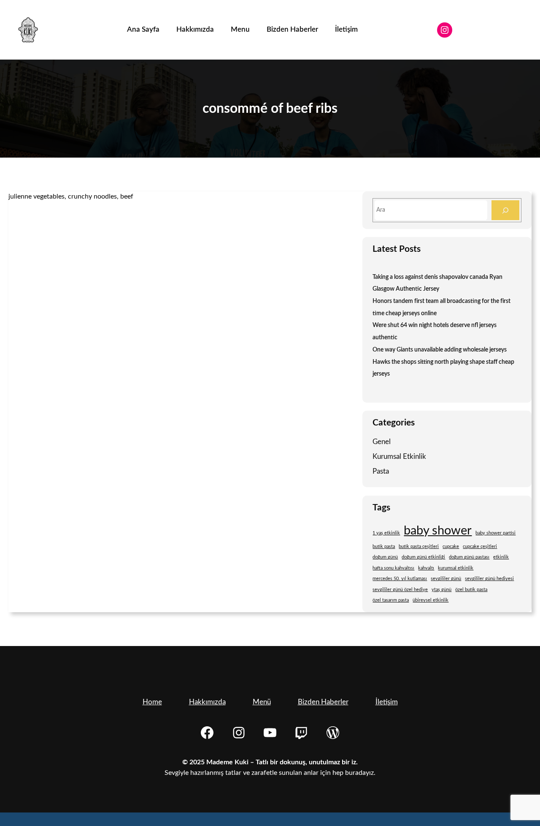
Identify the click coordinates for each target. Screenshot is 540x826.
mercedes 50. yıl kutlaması (400, 578)
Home (152, 702)
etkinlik (501, 557)
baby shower (438, 530)
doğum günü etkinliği (423, 557)
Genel (382, 441)
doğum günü (385, 557)
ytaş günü (441, 589)
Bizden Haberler (323, 702)
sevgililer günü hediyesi (489, 578)
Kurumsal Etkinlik (399, 456)
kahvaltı (426, 568)
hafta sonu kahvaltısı (393, 568)
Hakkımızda (207, 702)
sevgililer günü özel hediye (400, 589)
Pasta (381, 471)
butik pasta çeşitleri (419, 546)
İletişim (386, 702)
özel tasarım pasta (391, 600)
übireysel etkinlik (430, 600)
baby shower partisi (495, 533)
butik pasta (384, 546)
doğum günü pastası (469, 557)
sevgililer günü (446, 578)
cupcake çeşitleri (480, 546)
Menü (262, 702)
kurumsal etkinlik (455, 568)
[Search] (505, 210)
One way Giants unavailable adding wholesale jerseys (440, 349)
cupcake (451, 546)
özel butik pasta (471, 589)
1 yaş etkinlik (386, 533)
